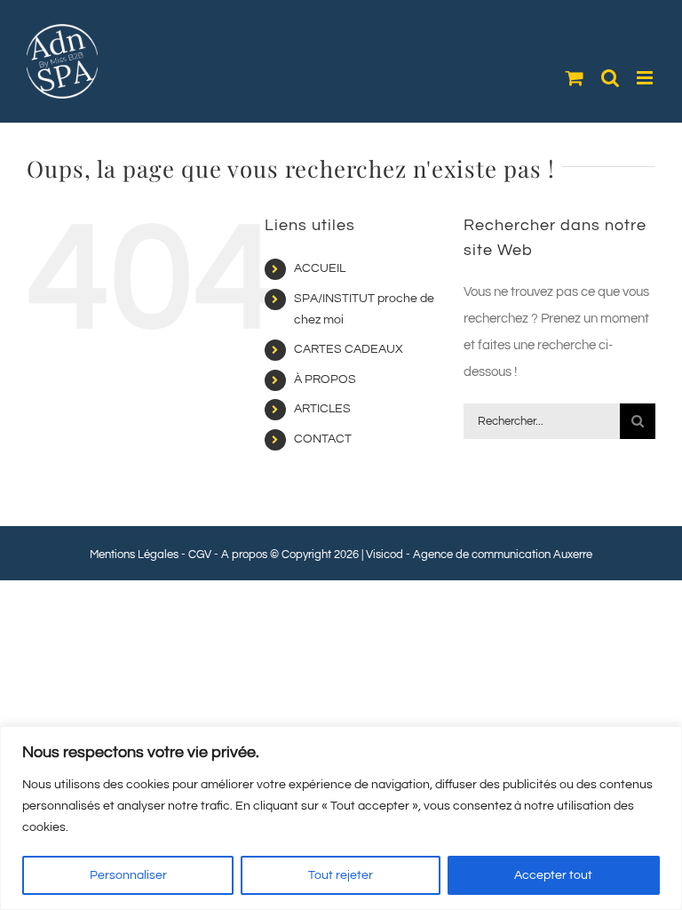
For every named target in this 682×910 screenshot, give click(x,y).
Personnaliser (128, 875)
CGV (199, 554)
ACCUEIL (319, 268)
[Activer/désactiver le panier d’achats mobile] (574, 77)
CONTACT (323, 439)
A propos (244, 554)
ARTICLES (322, 409)
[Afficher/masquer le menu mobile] (646, 77)
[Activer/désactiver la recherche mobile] (610, 77)
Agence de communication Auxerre (502, 554)
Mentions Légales (134, 554)
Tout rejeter (340, 875)
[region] (341, 818)
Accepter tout (553, 875)
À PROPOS (325, 379)
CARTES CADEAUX (348, 349)
